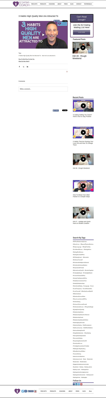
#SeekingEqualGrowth (79, 322)
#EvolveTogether (89, 270)
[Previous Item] (75, 47)
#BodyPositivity (86, 247)
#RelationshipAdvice (78, 312)
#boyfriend (75, 367)
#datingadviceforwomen (79, 374)
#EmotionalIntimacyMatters (80, 265)
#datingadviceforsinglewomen (80, 372)
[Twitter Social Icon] (79, 384)
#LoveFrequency (77, 288)
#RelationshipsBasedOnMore (80, 320)
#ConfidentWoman (78, 249)
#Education (86, 257)
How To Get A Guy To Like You (26, 59)
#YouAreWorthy (77, 354)
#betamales (76, 361)
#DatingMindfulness (78, 252)
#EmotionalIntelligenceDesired (81, 262)
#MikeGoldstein (77, 293)
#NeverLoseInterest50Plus (80, 299)
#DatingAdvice (87, 249)
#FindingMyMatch (87, 273)
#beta (84, 359)
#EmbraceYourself (77, 259)
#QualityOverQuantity (78, 309)
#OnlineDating (76, 301)
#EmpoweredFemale (78, 267)
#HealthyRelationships (79, 283)
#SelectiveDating (77, 325)
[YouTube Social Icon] (81, 384)
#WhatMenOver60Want (79, 351)
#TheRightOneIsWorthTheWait (81, 346)
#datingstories (76, 377)
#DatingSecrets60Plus (78, 254)
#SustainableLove (77, 343)
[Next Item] (90, 47)
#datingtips (84, 377)
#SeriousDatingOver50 (79, 330)
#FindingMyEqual (77, 273)
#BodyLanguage (77, 247)
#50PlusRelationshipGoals (80, 241)
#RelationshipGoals (78, 317)
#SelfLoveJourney (77, 327)
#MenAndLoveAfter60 (87, 291)
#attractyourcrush (77, 359)
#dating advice (88, 367)
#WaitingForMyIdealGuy (79, 348)
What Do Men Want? (24, 61)
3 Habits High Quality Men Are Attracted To (30, 55)
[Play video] (43, 35)
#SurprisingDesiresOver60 (80, 340)
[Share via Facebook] (19, 66)
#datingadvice (85, 369)
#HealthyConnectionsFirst (79, 280)
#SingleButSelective (78, 333)
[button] (43, 4)
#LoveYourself (76, 291)
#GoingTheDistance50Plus (80, 278)
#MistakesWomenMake (79, 296)
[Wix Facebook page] (25, 391)
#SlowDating (87, 333)
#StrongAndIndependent (79, 335)
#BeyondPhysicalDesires (86, 244)
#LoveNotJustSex (87, 288)
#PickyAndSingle (89, 307)
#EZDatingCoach (77, 257)
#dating (81, 367)
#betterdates (83, 361)
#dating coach (76, 369)
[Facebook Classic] (74, 384)
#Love (92, 286)
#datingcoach (89, 374)
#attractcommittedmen (79, 356)
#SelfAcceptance (87, 325)
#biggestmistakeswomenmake (81, 364)
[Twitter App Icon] (23, 391)
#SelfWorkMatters (88, 327)
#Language (86, 286)
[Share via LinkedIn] (27, 66)
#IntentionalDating (77, 286)
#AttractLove (76, 244)
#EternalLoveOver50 (78, 270)
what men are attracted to (48, 55)
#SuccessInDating (77, 338)
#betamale (90, 359)
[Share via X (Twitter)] (23, 66)
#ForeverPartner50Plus (79, 275)
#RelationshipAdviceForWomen (81, 314)
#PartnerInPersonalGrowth (80, 304)
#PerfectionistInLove (78, 307)
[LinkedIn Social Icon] (76, 384)
